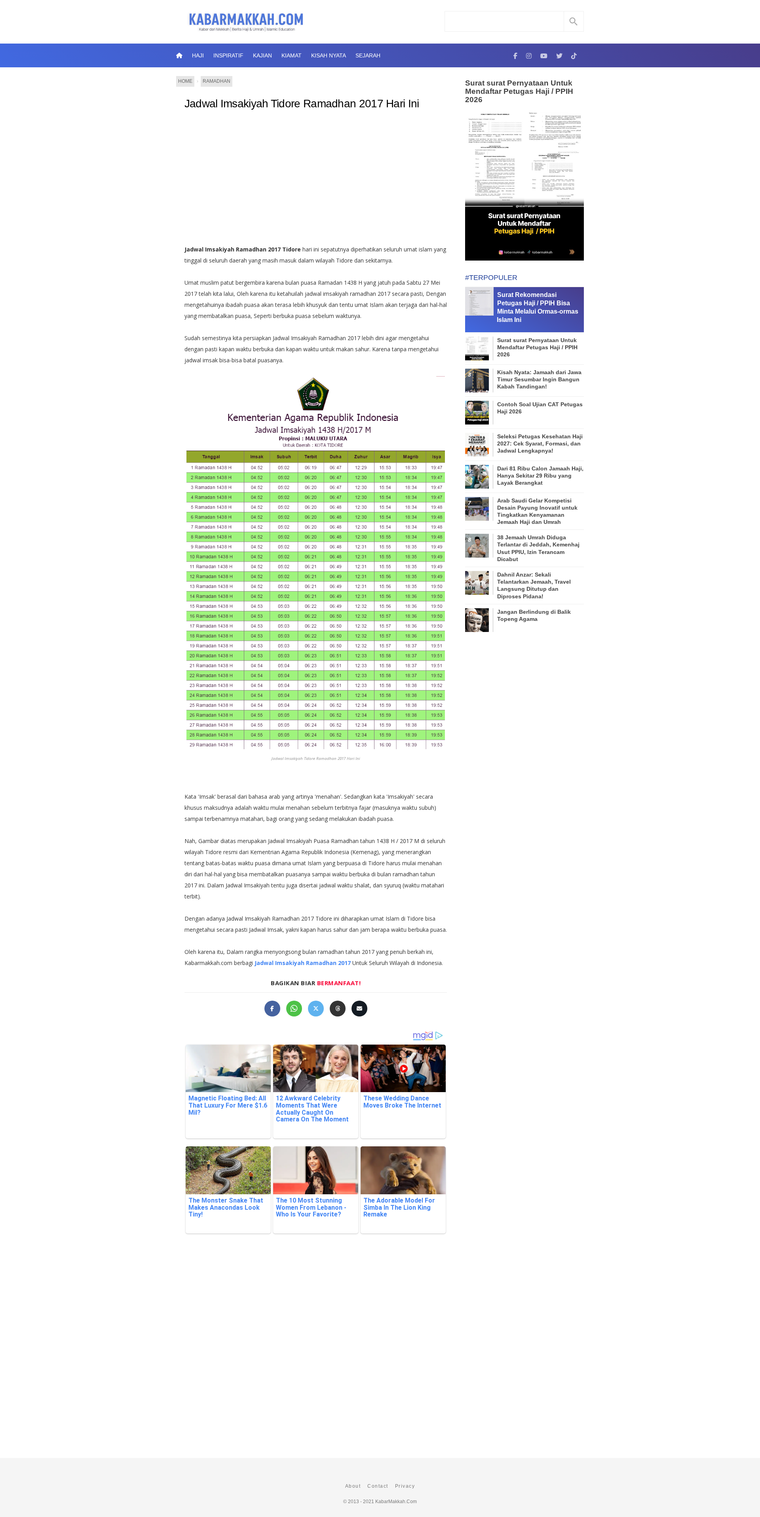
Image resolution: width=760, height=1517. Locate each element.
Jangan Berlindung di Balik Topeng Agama (534, 615)
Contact (377, 1486)
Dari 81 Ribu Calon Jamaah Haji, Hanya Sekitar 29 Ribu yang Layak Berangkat (540, 475)
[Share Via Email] (359, 1008)
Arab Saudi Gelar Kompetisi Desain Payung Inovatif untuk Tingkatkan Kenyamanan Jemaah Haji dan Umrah (537, 511)
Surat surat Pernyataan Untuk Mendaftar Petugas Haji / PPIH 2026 (519, 91)
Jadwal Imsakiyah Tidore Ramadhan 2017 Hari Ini (301, 103)
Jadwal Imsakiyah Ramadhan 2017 (303, 963)
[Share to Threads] (338, 1008)
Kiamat (291, 55)
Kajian (262, 55)
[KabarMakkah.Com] (515, 55)
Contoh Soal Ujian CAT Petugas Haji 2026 (540, 408)
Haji (198, 55)
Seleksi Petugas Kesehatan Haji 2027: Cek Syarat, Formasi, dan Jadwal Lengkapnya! (540, 443)
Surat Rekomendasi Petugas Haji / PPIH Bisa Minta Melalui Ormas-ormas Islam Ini (537, 307)
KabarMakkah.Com (396, 1501)
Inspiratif (228, 55)
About (353, 1486)
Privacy (405, 1486)
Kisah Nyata (328, 55)
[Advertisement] (324, 180)
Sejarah (367, 55)
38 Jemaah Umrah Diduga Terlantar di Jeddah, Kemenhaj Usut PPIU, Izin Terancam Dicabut (538, 548)
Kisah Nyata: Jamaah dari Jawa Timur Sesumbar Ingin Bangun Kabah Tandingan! (539, 379)
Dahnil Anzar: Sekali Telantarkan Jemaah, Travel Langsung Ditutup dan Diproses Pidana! (534, 585)
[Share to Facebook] (272, 1008)
